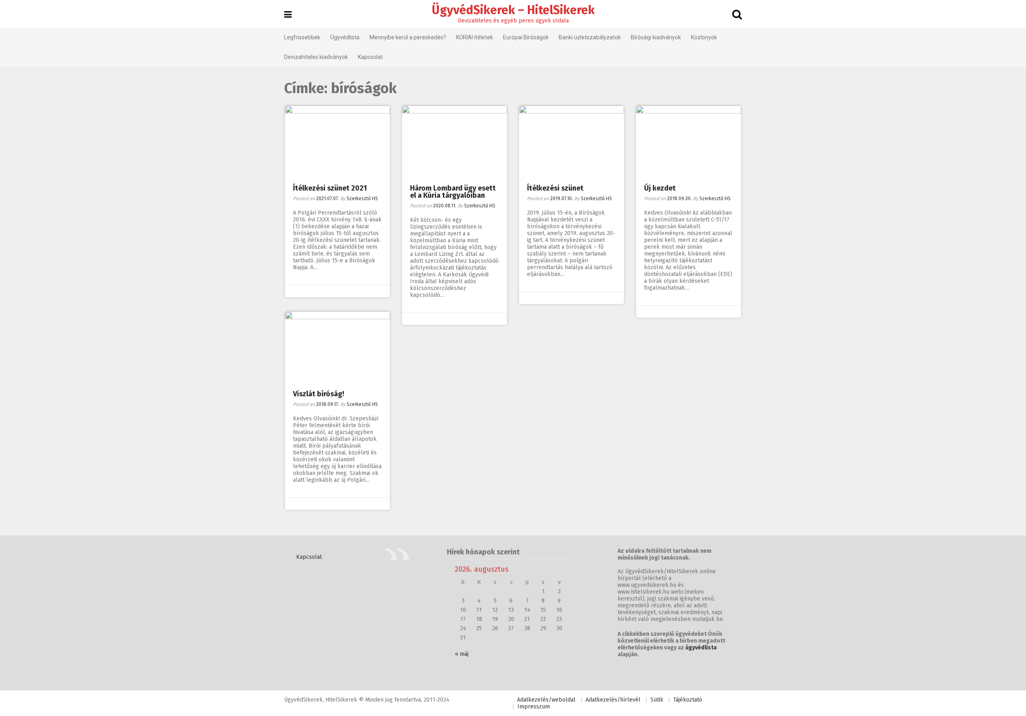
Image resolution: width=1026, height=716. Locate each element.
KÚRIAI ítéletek (474, 37)
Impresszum (533, 706)
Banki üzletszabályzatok (590, 37)
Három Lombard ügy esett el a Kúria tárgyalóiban (453, 192)
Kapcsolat (370, 57)
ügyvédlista (701, 647)
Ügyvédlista (345, 37)
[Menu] (288, 14)
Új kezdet (660, 188)
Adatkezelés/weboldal (546, 699)
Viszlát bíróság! (318, 393)
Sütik (656, 699)
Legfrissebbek (302, 37)
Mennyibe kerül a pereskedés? (408, 37)
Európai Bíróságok (526, 37)
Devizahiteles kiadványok (316, 57)
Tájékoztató (687, 699)
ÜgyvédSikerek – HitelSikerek (513, 10)
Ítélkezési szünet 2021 (330, 188)
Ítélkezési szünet (555, 188)
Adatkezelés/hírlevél (613, 699)
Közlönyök (704, 37)
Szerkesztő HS (362, 198)
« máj (462, 654)
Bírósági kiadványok (656, 37)
